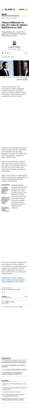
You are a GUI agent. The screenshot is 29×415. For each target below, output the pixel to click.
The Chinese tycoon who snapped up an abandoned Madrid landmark (5, 190)
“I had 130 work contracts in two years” (12, 391)
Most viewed (4, 380)
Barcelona (8, 18)
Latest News (14, 18)
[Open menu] (2, 9)
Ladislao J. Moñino (15, 47)
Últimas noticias (6, 358)
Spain (4, 14)
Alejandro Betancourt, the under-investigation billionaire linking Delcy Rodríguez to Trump (13, 399)
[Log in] (26, 9)
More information (4, 303)
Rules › (26, 296)
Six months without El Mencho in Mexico (15, 369)
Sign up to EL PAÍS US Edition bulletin (12, 289)
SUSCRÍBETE (21, 9)
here (22, 306)
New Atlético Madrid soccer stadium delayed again (5, 209)
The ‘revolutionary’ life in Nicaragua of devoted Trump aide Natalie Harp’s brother (13, 395)
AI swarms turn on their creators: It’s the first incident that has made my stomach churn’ (13, 361)
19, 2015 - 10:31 (16, 49)
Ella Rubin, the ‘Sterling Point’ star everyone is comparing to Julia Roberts (12, 373)
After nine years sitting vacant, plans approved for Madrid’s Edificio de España (5, 200)
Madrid (3, 18)
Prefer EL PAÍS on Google (9, 56)
